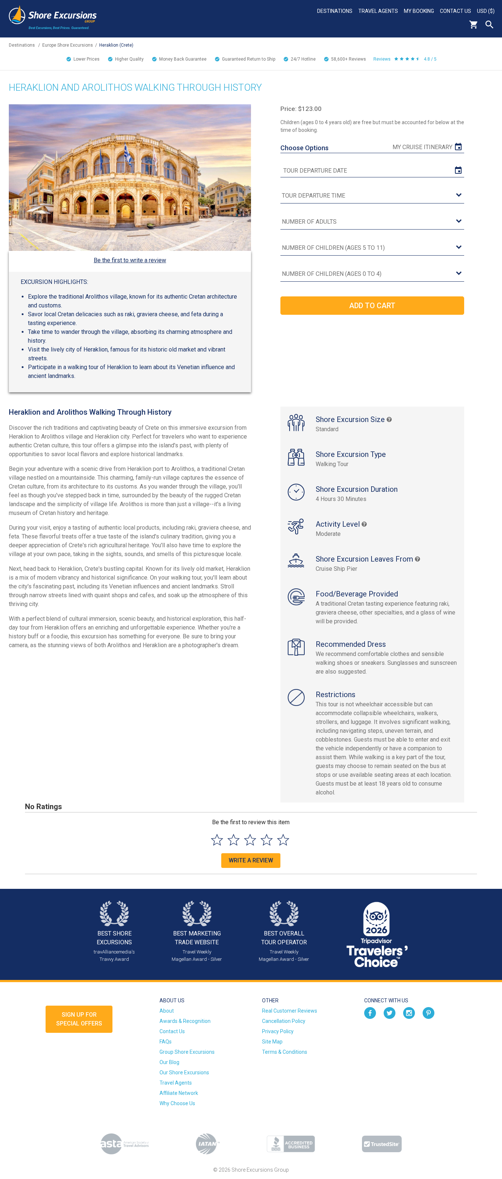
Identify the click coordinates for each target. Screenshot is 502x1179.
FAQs (165, 1042)
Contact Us (455, 11)
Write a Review (251, 860)
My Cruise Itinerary (422, 147)
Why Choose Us (177, 1103)
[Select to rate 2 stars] (233, 839)
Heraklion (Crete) (116, 45)
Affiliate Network (178, 1093)
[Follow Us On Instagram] (409, 1013)
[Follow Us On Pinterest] (428, 1013)
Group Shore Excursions (187, 1052)
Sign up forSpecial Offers (79, 1019)
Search (489, 24)
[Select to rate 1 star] (217, 839)
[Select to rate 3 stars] (250, 839)
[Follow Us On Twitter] (389, 1013)
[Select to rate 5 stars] (283, 839)
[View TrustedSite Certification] (382, 1144)
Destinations (334, 11)
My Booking (419, 11)
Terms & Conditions (284, 1052)
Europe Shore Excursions (67, 45)
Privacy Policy (278, 1031)
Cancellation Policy (283, 1021)
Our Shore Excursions (184, 1072)
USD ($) (486, 11)
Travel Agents (378, 11)
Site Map (272, 1042)
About (166, 1011)
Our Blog (169, 1062)
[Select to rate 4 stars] (266, 839)
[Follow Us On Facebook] (370, 1013)
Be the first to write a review (130, 260)
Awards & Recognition (185, 1021)
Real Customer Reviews (289, 1011)
